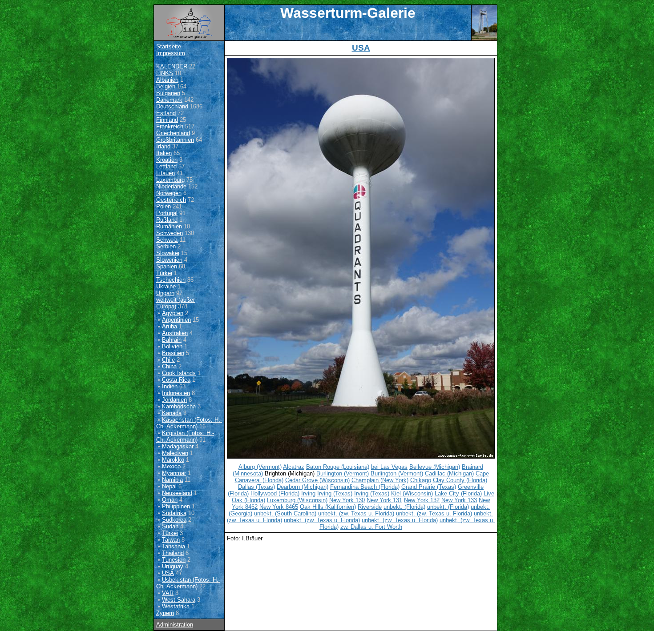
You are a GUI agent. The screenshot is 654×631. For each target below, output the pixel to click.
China (169, 366)
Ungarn (165, 293)
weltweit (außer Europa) (175, 303)
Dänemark (169, 99)
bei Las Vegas (389, 466)
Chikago (420, 480)
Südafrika (174, 513)
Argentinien (176, 319)
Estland (166, 113)
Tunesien (174, 559)
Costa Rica (176, 379)
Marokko (173, 459)
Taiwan (171, 539)
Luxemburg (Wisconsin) (297, 500)
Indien (170, 386)
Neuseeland (177, 493)
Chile (168, 359)
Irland (163, 146)
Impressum (170, 53)
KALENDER (171, 66)
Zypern (165, 613)
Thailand (173, 553)
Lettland (166, 166)
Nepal (169, 486)
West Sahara (178, 599)
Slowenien (169, 259)
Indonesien (176, 393)
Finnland (167, 119)
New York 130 (347, 500)
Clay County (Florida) (460, 480)
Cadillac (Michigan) (449, 473)
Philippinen (176, 506)
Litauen (165, 173)
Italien (164, 153)
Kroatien (167, 159)
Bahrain (172, 339)
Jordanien (174, 399)
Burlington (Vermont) (342, 473)
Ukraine (166, 286)
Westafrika (176, 606)
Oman (170, 499)
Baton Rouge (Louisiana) (337, 466)
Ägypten (172, 313)
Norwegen (169, 193)
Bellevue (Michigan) (434, 466)
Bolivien (172, 346)
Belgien (165, 86)
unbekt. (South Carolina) (285, 513)
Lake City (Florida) (458, 493)
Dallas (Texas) (256, 486)
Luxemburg (170, 179)
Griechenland (173, 133)
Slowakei (167, 253)
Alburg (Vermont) (260, 466)
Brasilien (173, 353)
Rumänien (169, 226)
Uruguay (172, 566)
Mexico (171, 466)
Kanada (172, 413)
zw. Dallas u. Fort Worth (371, 526)
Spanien (166, 266)
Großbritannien (175, 139)
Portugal (167, 213)
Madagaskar (178, 446)
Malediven (175, 453)
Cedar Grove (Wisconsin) (317, 480)
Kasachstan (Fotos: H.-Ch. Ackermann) (189, 423)
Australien (175, 333)
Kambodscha (179, 406)
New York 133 (459, 500)
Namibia (172, 479)
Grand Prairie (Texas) (428, 486)
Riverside (370, 506)
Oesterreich (171, 199)
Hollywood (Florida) (274, 493)
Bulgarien (168, 93)
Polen (163, 206)
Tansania (173, 546)
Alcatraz (293, 466)
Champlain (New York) (379, 480)
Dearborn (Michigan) (302, 486)
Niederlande (171, 186)
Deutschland (172, 106)
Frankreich (169, 126)
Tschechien (171, 279)
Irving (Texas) (334, 493)
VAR (168, 593)
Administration (174, 624)
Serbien (166, 246)
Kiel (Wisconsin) (412, 493)
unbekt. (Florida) (404, 506)
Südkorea (174, 519)
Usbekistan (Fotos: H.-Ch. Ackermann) (188, 583)
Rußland (167, 219)
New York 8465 (278, 506)
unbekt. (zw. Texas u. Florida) (356, 513)
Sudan (170, 526)
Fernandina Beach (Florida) (365, 486)
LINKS (164, 73)
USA (168, 573)
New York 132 (422, 500)
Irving (308, 493)
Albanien (167, 79)
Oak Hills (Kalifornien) (328, 506)
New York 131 (384, 500)
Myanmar (174, 473)
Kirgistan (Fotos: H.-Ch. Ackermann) (185, 436)
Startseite (168, 46)
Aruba (169, 326)
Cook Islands (179, 373)
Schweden (169, 233)
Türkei (164, 273)
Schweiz (167, 239)
